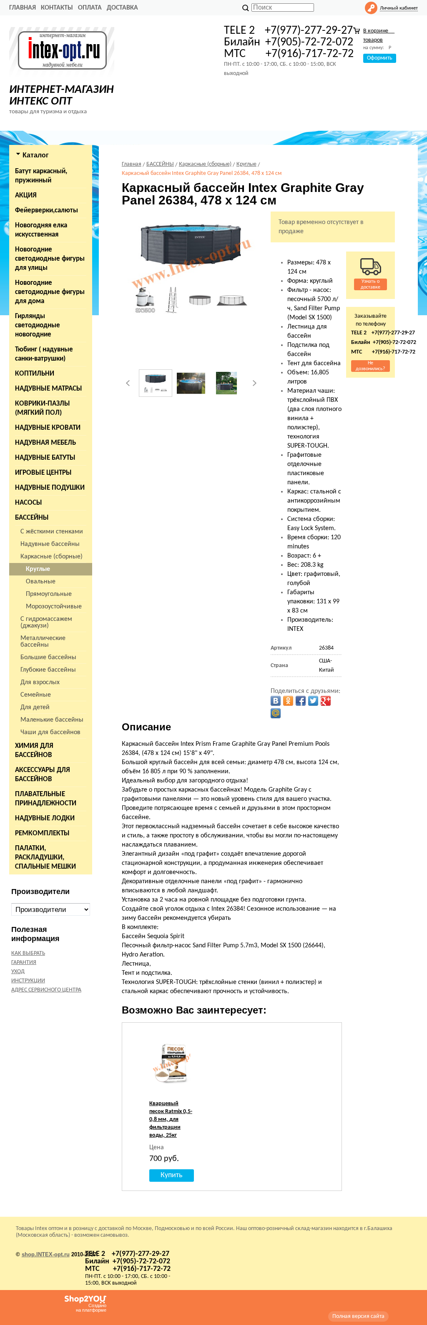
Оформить (379, 58)
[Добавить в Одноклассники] (288, 701)
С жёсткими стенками (51, 531)
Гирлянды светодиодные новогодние (37, 325)
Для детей (35, 707)
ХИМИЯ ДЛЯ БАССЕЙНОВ (34, 750)
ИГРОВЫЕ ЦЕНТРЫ (43, 472)
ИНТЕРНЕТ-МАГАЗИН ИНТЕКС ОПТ (61, 95)
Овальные (40, 581)
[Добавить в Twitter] (313, 701)
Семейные (35, 695)
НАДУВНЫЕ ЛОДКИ (45, 818)
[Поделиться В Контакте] (276, 701)
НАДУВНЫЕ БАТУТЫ (45, 457)
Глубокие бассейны (48, 670)
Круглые (38, 569)
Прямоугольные (49, 594)
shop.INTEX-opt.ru (46, 1254)
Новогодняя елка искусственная (41, 230)
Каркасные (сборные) (51, 556)
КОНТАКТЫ (57, 8)
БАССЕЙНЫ (32, 517)
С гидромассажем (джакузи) (46, 622)
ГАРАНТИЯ (23, 962)
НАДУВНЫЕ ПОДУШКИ (50, 487)
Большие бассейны (48, 657)
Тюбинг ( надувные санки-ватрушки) (44, 354)
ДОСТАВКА (122, 8)
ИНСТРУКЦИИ (28, 981)
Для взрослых (40, 682)
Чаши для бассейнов (50, 732)
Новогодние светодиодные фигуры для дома (50, 292)
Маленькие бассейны (51, 720)
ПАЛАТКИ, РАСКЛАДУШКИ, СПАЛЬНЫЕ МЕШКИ (45, 857)
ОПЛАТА (90, 8)
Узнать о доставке (370, 284)
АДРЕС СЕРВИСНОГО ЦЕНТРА (46, 990)
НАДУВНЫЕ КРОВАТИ (47, 427)
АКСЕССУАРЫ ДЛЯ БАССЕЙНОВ (42, 775)
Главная (22, 8)
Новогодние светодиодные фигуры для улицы (50, 258)
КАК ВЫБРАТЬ (28, 953)
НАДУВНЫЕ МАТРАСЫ (48, 388)
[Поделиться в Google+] (326, 701)
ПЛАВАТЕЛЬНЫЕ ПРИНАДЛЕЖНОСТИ (45, 799)
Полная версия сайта (358, 1316)
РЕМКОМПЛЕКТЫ (42, 833)
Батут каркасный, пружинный (41, 176)
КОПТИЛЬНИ (34, 373)
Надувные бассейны (50, 544)
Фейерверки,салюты (46, 210)
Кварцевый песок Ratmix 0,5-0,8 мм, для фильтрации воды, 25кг (170, 1119)
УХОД (18, 972)
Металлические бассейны (42, 641)
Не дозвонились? (370, 366)
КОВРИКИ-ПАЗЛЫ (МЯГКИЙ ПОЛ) (42, 408)
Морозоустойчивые (54, 606)
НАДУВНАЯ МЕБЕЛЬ (45, 442)
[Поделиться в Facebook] (301, 701)
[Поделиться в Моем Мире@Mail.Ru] (276, 713)
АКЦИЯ (26, 195)
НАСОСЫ (28, 502)
